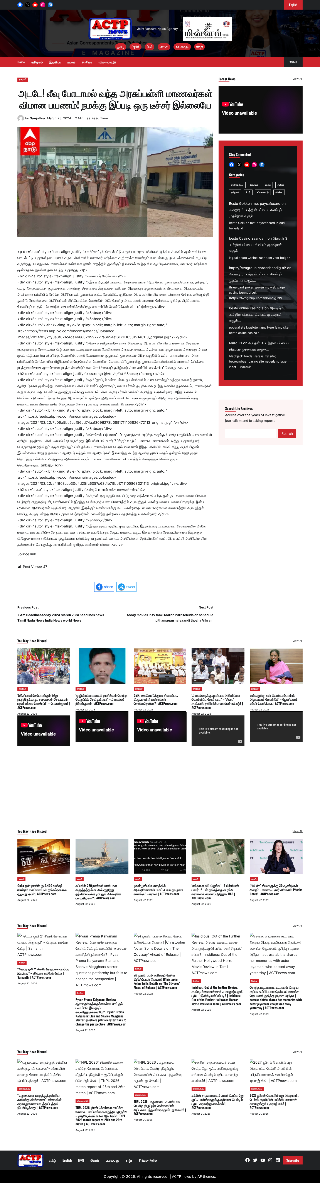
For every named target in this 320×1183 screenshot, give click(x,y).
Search (287, 433)
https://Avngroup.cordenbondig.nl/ (257, 268)
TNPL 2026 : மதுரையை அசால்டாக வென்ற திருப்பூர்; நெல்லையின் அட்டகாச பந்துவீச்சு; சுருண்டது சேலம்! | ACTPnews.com (160, 1107)
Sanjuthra (37, 118)
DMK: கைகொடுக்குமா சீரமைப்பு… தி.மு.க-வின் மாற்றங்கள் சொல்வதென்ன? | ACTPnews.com (156, 699)
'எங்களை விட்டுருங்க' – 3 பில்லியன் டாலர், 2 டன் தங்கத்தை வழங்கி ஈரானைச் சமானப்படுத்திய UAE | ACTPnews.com (215, 891)
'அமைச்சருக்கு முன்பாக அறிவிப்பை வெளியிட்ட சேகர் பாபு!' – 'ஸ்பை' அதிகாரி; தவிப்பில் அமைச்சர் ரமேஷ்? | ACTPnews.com (217, 701)
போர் (248, 192)
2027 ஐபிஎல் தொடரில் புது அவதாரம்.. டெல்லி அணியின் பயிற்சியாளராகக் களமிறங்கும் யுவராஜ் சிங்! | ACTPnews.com (274, 1101)
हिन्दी (149, 46)
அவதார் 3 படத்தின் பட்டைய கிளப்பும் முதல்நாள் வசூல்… (258, 244)
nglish (293, 4)
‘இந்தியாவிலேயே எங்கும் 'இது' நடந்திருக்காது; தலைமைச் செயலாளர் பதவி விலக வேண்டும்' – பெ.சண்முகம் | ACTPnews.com (43, 701)
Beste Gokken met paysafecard (254, 203)
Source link (26, 554)
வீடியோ (279, 192)
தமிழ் (120, 46)
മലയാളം (182, 46)
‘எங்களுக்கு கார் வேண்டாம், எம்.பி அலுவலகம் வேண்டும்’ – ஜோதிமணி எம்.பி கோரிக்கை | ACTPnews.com (273, 699)
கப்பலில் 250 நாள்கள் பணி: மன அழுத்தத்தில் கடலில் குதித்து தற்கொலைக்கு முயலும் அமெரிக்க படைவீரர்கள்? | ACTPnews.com (98, 891)
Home (21, 61)
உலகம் (267, 184)
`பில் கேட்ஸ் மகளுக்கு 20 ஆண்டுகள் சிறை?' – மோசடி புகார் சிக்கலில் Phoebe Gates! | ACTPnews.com (276, 889)
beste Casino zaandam (247, 238)
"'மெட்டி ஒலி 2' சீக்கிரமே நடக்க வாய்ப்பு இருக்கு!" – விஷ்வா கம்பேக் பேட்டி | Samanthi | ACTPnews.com (43, 973)
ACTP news (181, 1176)
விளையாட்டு (263, 192)
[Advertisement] (160, 793)
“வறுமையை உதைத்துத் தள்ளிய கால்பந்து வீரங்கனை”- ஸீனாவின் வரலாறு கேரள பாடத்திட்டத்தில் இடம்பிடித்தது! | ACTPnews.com (39, 1101)
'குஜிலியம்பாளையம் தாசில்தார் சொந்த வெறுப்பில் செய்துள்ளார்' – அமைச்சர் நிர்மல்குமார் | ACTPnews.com (101, 699)
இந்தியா (254, 184)
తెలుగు (164, 46)
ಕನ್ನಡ (199, 46)
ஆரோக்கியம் (237, 184)
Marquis (235, 343)
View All (298, 78)
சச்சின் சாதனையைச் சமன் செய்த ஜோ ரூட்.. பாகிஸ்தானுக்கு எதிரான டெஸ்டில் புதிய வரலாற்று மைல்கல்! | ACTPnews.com (218, 1101)
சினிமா (281, 184)
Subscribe (292, 1160)
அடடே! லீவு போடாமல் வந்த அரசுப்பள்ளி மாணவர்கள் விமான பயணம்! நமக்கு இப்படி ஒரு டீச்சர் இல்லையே (115, 98)
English (135, 46)
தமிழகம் (22, 79)
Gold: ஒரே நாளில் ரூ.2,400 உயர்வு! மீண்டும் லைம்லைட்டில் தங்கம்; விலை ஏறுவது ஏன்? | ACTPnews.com (42, 889)
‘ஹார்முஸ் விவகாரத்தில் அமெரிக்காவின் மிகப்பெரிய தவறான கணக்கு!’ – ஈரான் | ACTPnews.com (158, 889)
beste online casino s (246, 308)
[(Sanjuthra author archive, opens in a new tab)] (20, 120)
